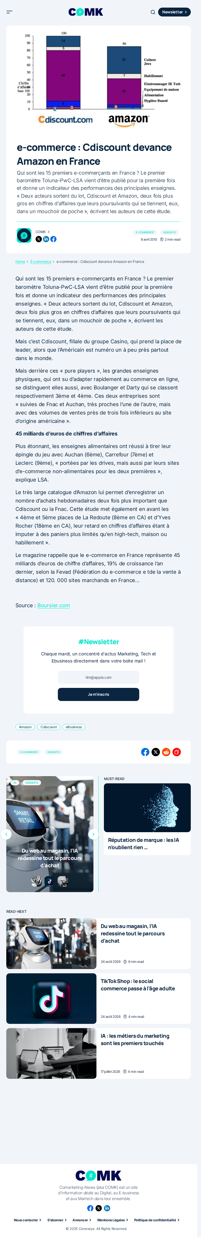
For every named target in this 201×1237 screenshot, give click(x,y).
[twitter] (38, 239)
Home (20, 261)
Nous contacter (26, 1220)
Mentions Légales (111, 1220)
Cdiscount (49, 727)
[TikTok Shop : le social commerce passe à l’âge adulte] (51, 998)
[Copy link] (176, 752)
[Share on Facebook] (145, 752)
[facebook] (53, 239)
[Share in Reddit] (166, 752)
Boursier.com (53, 605)
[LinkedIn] (107, 1208)
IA (15, 782)
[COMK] (24, 235)
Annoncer (80, 1220)
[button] (9, 12)
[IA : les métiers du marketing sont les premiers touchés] (51, 1053)
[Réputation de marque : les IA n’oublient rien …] (147, 807)
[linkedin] (46, 239)
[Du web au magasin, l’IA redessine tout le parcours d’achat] (49, 834)
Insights (169, 232)
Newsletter (172, 12)
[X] (98, 1208)
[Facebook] (90, 1208)
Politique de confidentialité (155, 1220)
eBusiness (74, 727)
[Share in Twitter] (155, 752)
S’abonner (55, 1220)
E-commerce (145, 232)
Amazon (25, 727)
